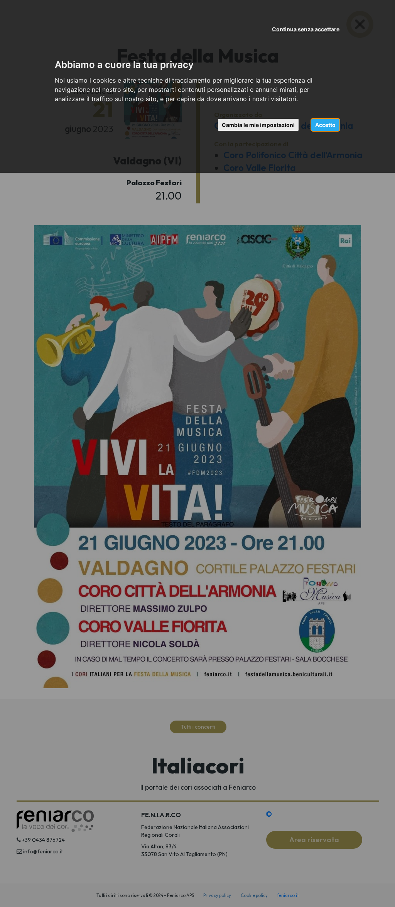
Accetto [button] (325, 125)
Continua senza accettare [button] (305, 29)
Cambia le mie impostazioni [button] (258, 125)
